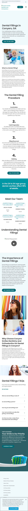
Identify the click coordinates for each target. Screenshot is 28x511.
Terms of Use (6, 483)
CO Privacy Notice (7, 490)
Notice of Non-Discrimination (9, 485)
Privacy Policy (6, 478)
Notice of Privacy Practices (9, 480)
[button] (26, 7)
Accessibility (6, 495)
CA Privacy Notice (7, 488)
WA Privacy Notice (7, 492)
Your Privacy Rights (13, 508)
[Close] (25, 499)
